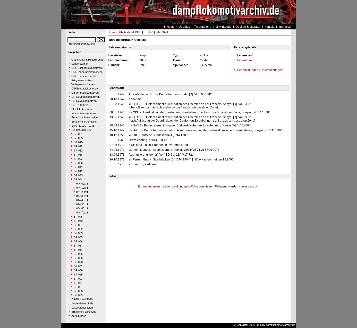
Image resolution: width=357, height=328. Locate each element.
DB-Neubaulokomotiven (85, 88)
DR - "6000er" (79, 105)
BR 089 (78, 274)
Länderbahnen (79, 63)
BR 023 (78, 158)
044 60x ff (82, 208)
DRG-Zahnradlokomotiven (86, 72)
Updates (184, 26)
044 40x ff (82, 200)
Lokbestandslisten (82, 307)
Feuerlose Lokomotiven (85, 117)
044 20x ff (82, 191)
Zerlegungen (78, 315)
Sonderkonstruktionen (84, 121)
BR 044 (78, 179)
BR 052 (78, 229)
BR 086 (78, 270)
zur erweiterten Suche (82, 43)
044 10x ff (82, 187)
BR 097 (78, 286)
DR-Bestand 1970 (82, 299)
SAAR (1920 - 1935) (83, 125)
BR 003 (78, 138)
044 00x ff (82, 183)
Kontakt (269, 26)
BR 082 (78, 266)
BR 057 (78, 245)
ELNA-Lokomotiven (82, 109)
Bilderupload (245, 60)
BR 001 (78, 134)
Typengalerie (202, 26)
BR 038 (78, 162)
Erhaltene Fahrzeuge (83, 311)
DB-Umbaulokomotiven (85, 92)
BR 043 (78, 175)
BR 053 (78, 233)
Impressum (286, 26)
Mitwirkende (223, 26)
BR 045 (78, 216)
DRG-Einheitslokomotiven (86, 67)
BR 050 (78, 220)
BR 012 (78, 150)
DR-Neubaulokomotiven (85, 96)
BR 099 (78, 295)
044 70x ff (82, 212)
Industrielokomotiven (83, 113)
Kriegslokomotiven (82, 80)
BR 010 (78, 142)
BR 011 (78, 146)
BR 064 (78, 249)
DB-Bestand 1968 (81, 129)
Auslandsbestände (82, 303)
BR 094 (78, 282)
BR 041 (78, 167)
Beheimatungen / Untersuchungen (260, 70)
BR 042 (78, 171)
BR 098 (78, 291)
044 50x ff (82, 204)
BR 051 (78, 224)
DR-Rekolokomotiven (84, 100)
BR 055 (78, 237)
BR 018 (78, 154)
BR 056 (78, 241)
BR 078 (78, 262)
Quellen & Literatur (248, 26)
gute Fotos (191, 186)
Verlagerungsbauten (83, 84)
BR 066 (78, 258)
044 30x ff (82, 196)
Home (171, 26)
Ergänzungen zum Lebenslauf (158, 186)
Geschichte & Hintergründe (87, 59)
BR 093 (78, 278)
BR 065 (78, 253)
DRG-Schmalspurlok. (84, 76)
